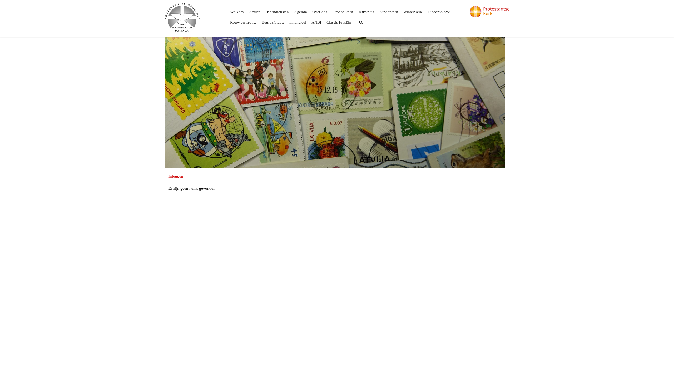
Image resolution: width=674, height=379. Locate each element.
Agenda (300, 12)
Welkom (237, 12)
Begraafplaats (273, 22)
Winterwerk (412, 12)
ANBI (316, 22)
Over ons (319, 12)
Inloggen (175, 176)
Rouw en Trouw (243, 22)
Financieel (297, 22)
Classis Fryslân (338, 22)
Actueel (255, 12)
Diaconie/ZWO (440, 12)
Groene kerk (343, 12)
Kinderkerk (388, 12)
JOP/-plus (366, 12)
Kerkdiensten (278, 12)
